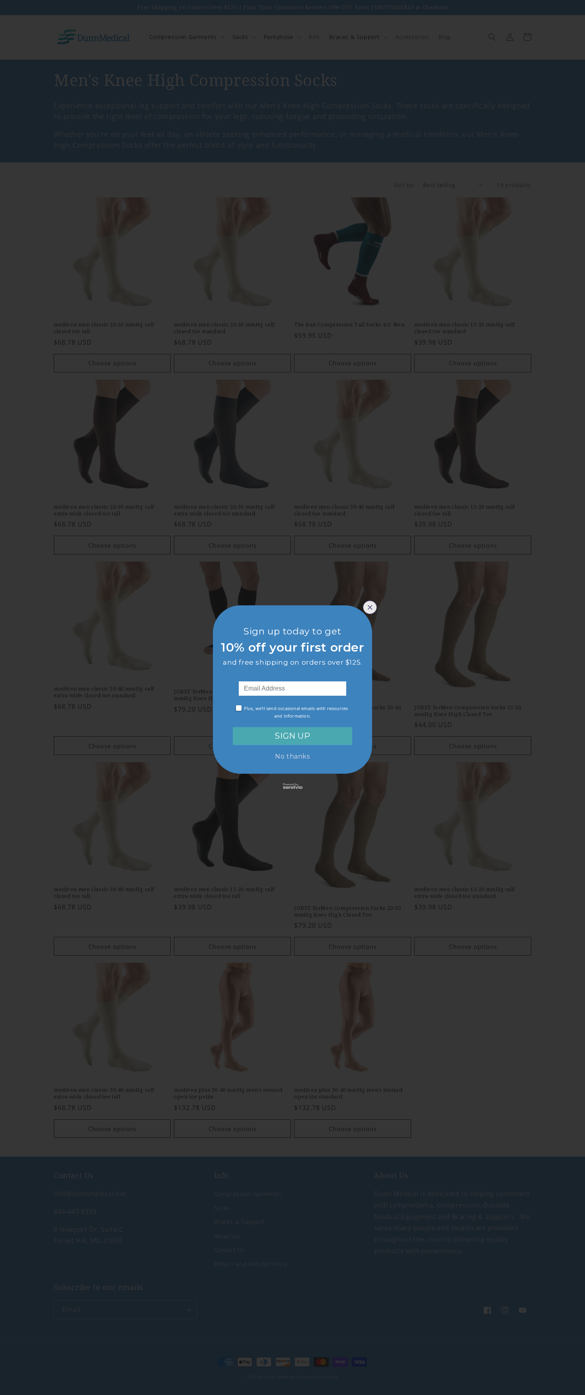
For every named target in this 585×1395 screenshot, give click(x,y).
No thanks (292, 756)
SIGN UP (292, 736)
